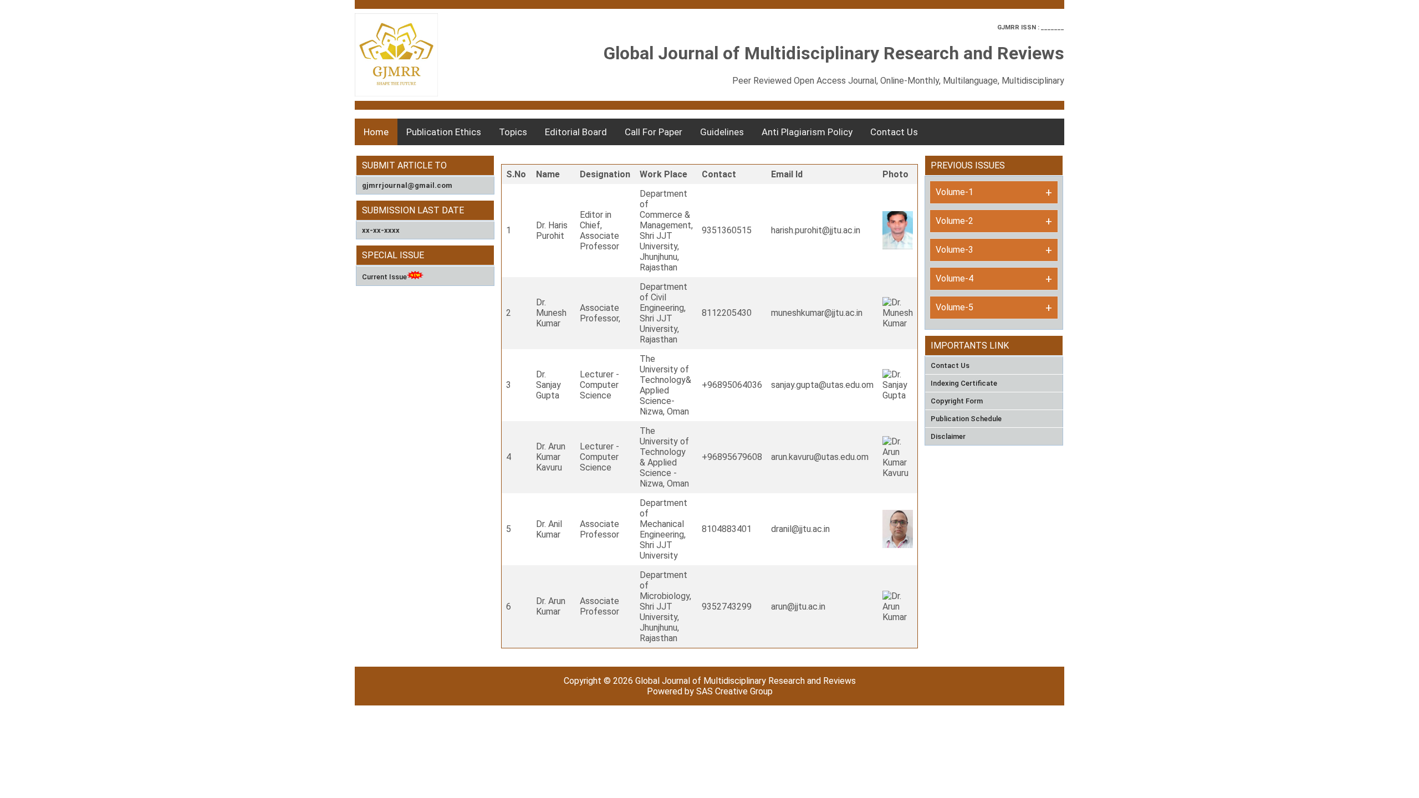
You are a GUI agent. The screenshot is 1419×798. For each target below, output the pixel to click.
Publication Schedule (966, 419)
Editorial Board (576, 131)
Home (376, 131)
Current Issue (384, 277)
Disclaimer (948, 436)
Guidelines (722, 131)
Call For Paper (653, 131)
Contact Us (894, 131)
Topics (513, 131)
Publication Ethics (443, 131)
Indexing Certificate (964, 383)
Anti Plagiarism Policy (807, 131)
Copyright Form (957, 401)
